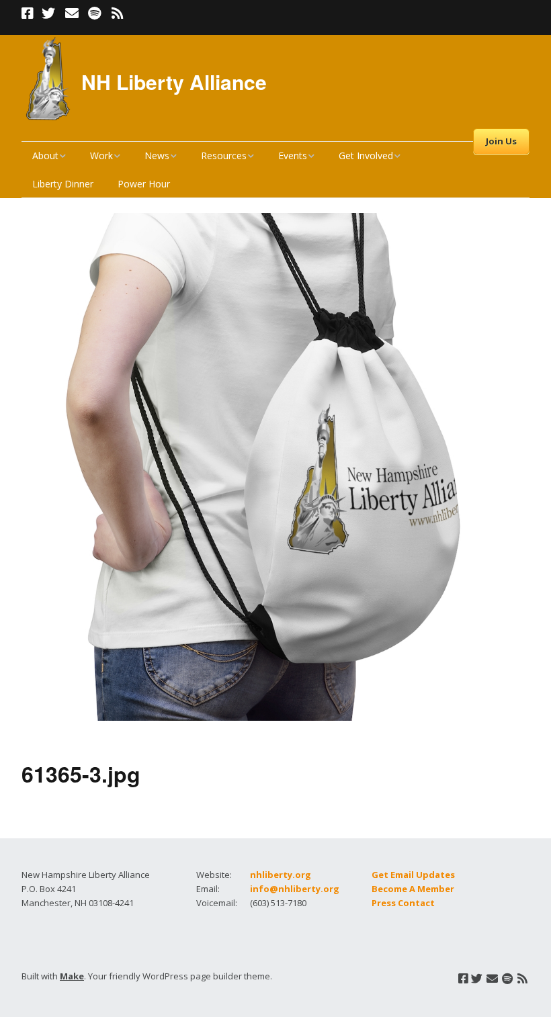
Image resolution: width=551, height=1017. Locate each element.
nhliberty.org (280, 875)
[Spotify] (94, 13)
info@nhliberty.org (294, 889)
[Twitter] (48, 13)
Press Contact (403, 903)
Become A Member (413, 889)
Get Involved (366, 155)
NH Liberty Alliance (174, 81)
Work (101, 155)
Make (72, 976)
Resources (224, 155)
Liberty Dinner (62, 183)
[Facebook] (29, 13)
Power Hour (144, 183)
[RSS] (117, 13)
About (45, 155)
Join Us (501, 141)
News (156, 155)
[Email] (71, 13)
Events (292, 155)
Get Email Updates (413, 875)
